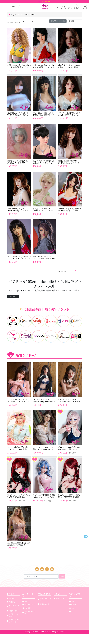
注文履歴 (27, 608)
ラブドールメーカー (14, 615)
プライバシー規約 (14, 606)
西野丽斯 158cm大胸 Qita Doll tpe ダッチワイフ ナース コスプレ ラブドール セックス (18, 162)
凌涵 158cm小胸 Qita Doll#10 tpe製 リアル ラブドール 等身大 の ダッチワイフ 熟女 (18, 210)
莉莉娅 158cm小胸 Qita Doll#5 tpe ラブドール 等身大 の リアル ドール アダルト (44, 210)
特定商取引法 (13, 611)
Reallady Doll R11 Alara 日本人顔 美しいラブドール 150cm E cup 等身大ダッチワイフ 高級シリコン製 (18, 400)
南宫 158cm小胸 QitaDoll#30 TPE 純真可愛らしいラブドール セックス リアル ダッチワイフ (44, 66)
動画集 (73, 605)
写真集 (73, 601)
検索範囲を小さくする (58, 21)
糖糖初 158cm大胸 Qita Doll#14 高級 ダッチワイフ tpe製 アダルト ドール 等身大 (69, 162)
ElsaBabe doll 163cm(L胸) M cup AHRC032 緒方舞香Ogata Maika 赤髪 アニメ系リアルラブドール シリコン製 (69, 496)
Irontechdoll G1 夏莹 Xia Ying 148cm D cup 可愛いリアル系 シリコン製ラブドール (18, 448)
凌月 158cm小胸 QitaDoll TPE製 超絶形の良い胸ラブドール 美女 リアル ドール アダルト (18, 114)
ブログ (73, 611)
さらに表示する (13, 296)
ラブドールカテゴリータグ (14, 621)
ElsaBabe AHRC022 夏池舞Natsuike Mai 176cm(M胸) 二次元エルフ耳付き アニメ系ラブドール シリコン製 (44, 496)
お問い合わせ (60, 598)
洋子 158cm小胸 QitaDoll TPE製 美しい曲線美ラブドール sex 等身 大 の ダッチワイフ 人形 (44, 114)
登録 (25, 601)
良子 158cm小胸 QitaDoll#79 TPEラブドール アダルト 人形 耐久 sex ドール (19, 257)
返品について (44, 604)
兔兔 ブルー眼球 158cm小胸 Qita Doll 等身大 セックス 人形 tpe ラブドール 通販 (69, 114)
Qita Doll (16, 14)
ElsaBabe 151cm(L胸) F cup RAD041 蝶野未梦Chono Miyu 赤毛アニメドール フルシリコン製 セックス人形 (18, 496)
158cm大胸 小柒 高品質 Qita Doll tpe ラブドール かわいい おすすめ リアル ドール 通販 (69, 210)
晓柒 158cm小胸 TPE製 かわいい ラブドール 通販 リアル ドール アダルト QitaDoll (44, 257)
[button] (19, 6)
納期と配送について (45, 599)
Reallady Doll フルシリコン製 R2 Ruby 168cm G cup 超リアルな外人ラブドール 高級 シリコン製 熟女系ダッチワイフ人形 (44, 448)
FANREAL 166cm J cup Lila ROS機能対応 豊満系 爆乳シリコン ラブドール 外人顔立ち (18, 544)
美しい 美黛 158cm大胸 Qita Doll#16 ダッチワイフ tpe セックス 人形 (44, 162)
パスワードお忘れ (29, 612)
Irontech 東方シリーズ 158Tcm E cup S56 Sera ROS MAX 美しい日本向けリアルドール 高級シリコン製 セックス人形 (44, 400)
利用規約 (12, 602)
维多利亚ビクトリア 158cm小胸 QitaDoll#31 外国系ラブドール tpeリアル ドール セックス (69, 66)
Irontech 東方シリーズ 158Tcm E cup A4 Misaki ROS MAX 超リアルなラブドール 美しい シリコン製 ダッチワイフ (69, 400)
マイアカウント (29, 605)
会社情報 (12, 598)
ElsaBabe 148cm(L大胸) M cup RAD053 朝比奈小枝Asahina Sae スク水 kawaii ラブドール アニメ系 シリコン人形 (69, 448)
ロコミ (73, 608)
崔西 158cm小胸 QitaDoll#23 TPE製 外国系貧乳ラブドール (19, 66)
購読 (62, 576)
